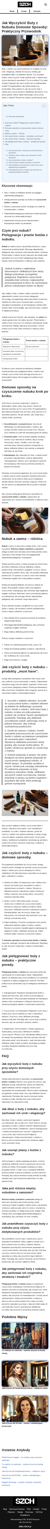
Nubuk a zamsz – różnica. (15, 133)
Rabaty (20, 1512)
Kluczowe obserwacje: (17, 116)
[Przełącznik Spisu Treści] (43, 106)
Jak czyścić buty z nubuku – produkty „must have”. (24, 136)
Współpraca (25, 1515)
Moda (12, 11)
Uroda (23, 11)
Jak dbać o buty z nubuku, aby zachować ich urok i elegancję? (25, 157)
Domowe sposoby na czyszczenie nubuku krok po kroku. (24, 129)
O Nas (44, 1509)
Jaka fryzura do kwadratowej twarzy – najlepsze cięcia (25, 1388)
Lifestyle (36, 11)
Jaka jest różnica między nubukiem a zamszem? (24, 162)
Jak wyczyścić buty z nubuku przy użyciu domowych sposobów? (25, 152)
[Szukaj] (45, 4)
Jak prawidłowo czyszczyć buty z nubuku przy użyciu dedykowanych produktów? (25, 166)
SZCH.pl (39, 1512)
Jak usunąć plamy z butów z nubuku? (20, 160)
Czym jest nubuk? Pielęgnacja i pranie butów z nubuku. (23, 124)
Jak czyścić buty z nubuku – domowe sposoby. (23, 139)
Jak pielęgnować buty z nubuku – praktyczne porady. (25, 142)
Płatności (11, 1512)
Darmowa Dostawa (17, 1509)
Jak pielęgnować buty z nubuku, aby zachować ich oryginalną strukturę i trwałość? (25, 171)
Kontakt (36, 1509)
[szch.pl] (25, 4)
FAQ (6, 144)
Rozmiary (29, 1512)
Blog (5, 1509)
